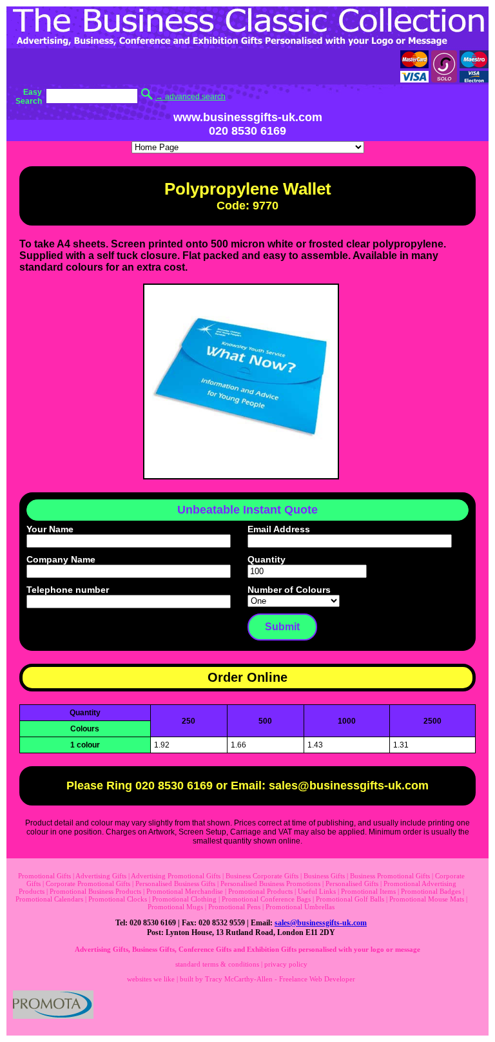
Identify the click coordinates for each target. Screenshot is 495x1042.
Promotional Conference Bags (266, 899)
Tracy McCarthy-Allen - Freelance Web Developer (280, 979)
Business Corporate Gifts (262, 876)
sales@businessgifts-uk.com (321, 922)
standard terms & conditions (217, 964)
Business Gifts (324, 876)
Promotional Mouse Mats (426, 899)
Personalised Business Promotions (270, 883)
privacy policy (285, 964)
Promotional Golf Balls (350, 899)
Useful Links (317, 891)
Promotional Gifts (44, 876)
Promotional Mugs (175, 907)
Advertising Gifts (100, 876)
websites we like (151, 979)
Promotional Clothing (184, 899)
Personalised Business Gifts (175, 883)
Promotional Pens (234, 907)
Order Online (247, 677)
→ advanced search (190, 96)
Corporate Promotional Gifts (88, 883)
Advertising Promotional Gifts (175, 876)
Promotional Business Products (95, 891)
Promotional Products (260, 891)
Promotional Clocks (117, 899)
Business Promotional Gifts (390, 876)
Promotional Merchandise (184, 891)
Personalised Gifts (351, 883)
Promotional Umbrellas (300, 907)
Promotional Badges (431, 891)
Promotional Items (368, 891)
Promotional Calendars (49, 899)
